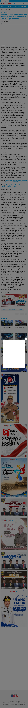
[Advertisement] (14, 354)
